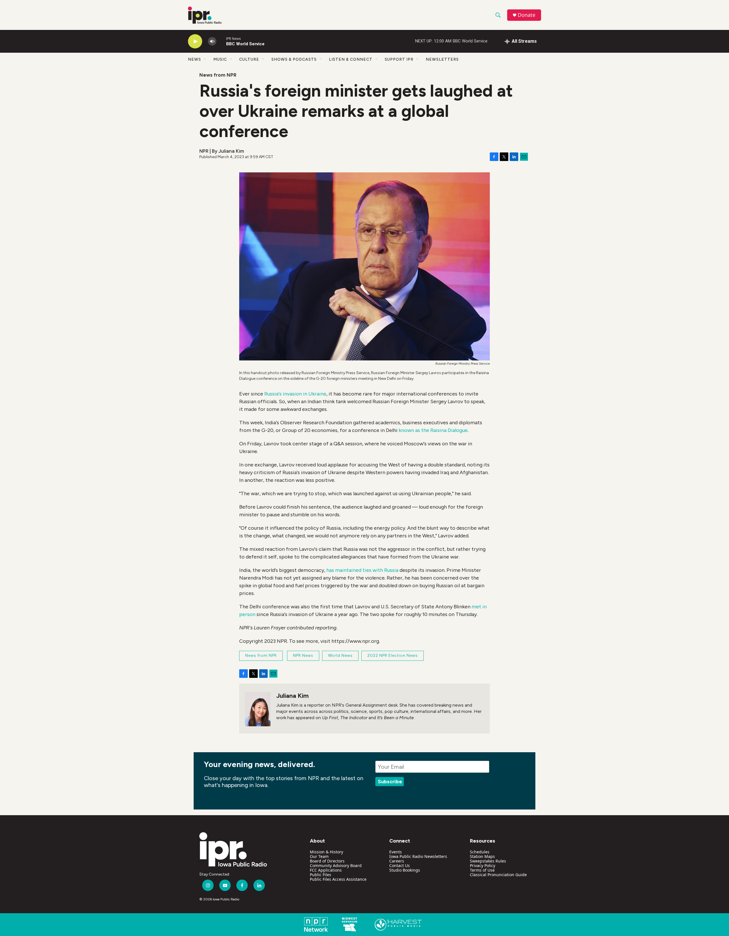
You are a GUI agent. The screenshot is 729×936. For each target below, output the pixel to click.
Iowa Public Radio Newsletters (418, 856)
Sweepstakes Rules (488, 861)
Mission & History (326, 852)
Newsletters (442, 59)
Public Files (320, 874)
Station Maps (482, 856)
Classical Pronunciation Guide (498, 874)
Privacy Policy (482, 865)
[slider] (221, 41)
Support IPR (399, 59)
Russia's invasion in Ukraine (295, 394)
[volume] (212, 41)
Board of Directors (327, 861)
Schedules (480, 852)
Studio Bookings (404, 870)
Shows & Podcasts (294, 59)
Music (220, 59)
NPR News (303, 655)
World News (340, 655)
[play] (195, 41)
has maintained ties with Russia (362, 570)
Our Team (319, 856)
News (194, 59)
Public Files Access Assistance (338, 879)
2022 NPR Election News (392, 655)
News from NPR (217, 75)
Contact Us (399, 865)
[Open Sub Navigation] (205, 59)
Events (395, 852)
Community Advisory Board (336, 865)
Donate (526, 15)
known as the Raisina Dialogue (433, 430)
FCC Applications (326, 870)
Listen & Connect (350, 59)
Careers (396, 861)
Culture (249, 59)
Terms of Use (482, 870)
